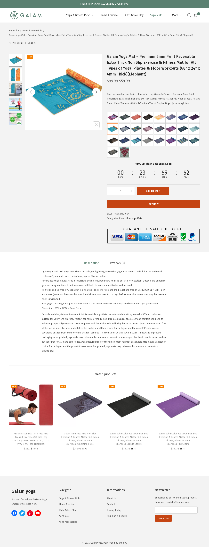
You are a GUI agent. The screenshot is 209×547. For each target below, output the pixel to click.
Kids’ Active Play (67, 510)
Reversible (36, 30)
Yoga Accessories (68, 522)
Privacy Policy (114, 510)
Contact (111, 504)
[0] (196, 15)
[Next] (96, 92)
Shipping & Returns (117, 516)
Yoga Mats (23, 30)
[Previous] (31, 92)
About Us (111, 498)
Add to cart (153, 191)
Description (91, 263)
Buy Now (154, 204)
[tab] (91, 263)
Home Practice (66, 504)
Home (12, 30)
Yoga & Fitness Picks (69, 498)
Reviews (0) (117, 263)
